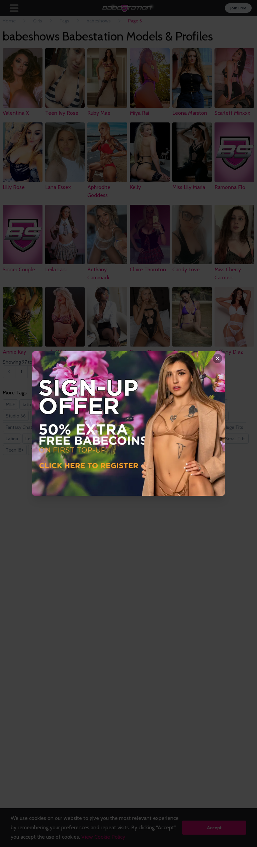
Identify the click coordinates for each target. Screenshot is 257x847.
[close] (217, 358)
